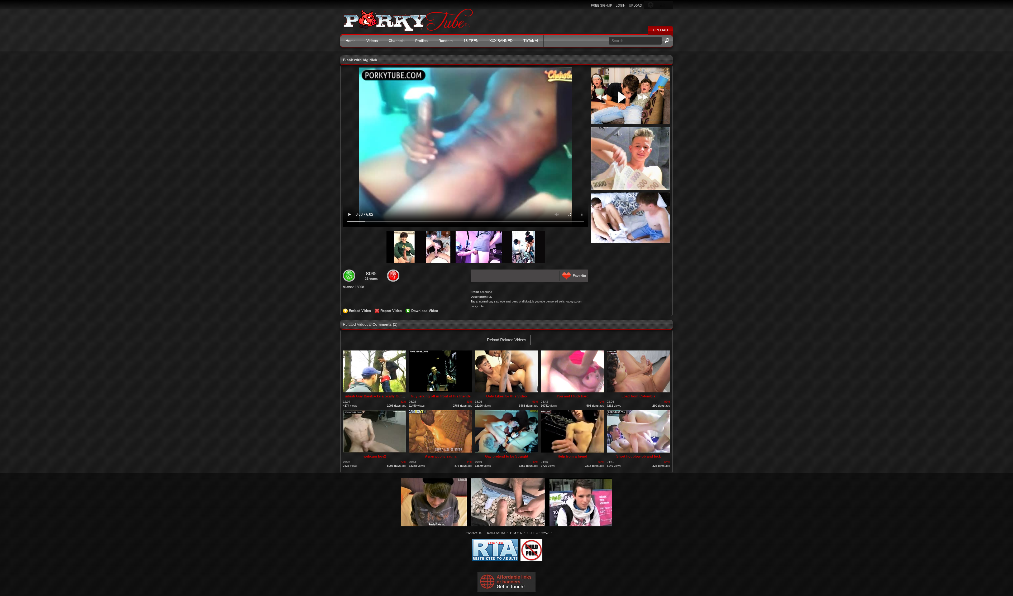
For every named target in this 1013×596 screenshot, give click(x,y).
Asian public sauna (440, 456)
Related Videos (355, 324)
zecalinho (486, 292)
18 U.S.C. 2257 (538, 533)
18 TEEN (471, 41)
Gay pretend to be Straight (506, 456)
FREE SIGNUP (601, 5)
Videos (372, 41)
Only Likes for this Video (506, 396)
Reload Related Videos (506, 340)
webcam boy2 (375, 456)
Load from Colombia (638, 396)
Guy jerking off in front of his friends (441, 396)
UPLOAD (635, 5)
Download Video (424, 311)
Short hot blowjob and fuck (638, 456)
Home (351, 41)
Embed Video (360, 311)
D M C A (516, 533)
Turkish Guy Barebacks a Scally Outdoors (377, 396)
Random (445, 41)
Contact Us (473, 533)
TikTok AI (530, 41)
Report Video (391, 311)
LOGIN (620, 5)
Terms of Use (495, 533)
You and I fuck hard (573, 396)
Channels (396, 41)
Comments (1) (385, 324)
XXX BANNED (501, 41)
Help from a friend (572, 456)
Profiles (421, 41)
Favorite (579, 276)
